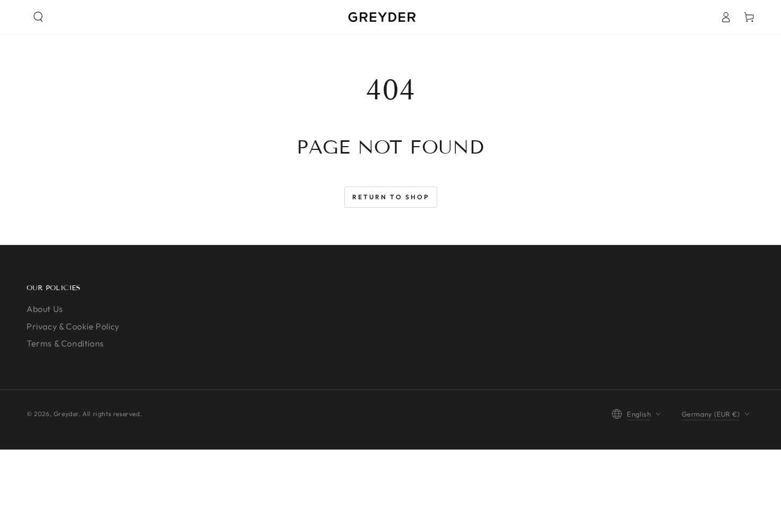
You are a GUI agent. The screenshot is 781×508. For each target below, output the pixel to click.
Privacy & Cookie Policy (73, 326)
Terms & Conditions (65, 343)
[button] (38, 17)
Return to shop (390, 197)
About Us (45, 308)
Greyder (66, 414)
